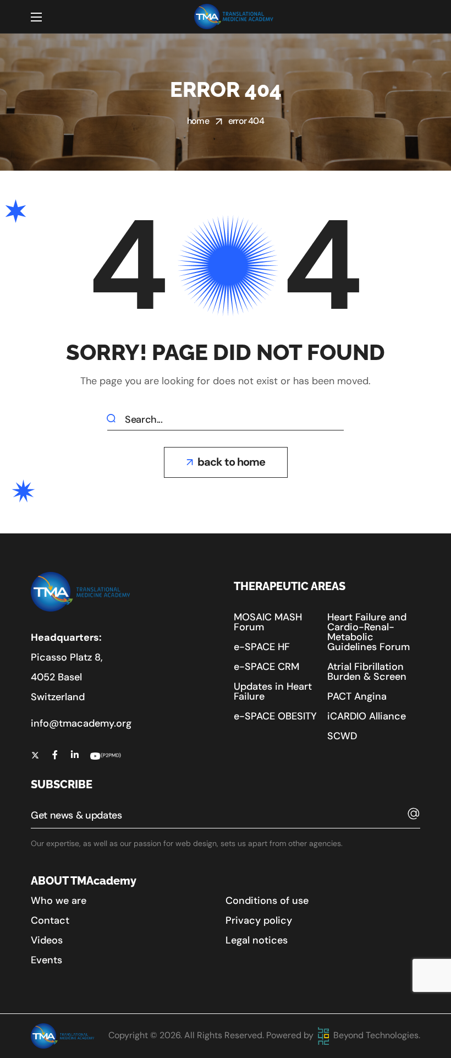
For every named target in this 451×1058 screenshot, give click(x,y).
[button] (226, 462)
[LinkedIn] (74, 754)
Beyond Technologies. (375, 1035)
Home (198, 121)
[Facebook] (55, 754)
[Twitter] (35, 754)
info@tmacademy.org (81, 723)
